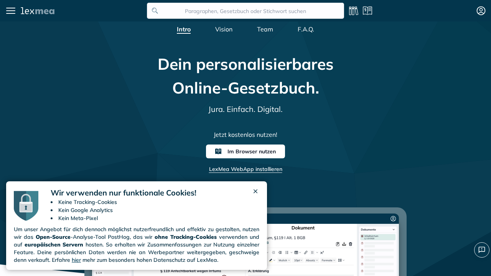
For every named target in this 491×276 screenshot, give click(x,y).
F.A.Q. (306, 29)
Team (265, 29)
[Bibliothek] (353, 10)
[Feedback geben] (481, 250)
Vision (223, 29)
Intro (184, 29)
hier (76, 259)
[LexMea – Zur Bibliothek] (82, 10)
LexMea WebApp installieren (245, 169)
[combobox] (245, 10)
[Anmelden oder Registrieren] (481, 11)
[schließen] (255, 192)
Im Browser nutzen (251, 151)
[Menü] (11, 11)
